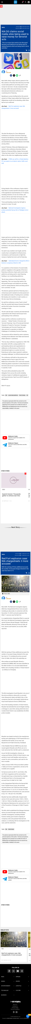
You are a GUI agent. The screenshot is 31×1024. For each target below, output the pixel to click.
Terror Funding (22, 395)
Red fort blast (11, 829)
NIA (6, 395)
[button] (2, 2)
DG (27, 395)
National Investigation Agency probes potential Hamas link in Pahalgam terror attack (15, 210)
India (3, 27)
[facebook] (11, 75)
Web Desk (8, 72)
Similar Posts (5, 930)
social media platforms (13, 395)
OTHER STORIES (5, 471)
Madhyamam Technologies (13, 1018)
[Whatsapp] (17, 75)
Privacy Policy (15, 1007)
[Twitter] (14, 75)
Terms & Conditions (15, 1009)
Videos (3, 489)
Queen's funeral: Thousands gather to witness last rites (11, 495)
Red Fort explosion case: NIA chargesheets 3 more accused (15, 561)
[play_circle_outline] (13, 480)
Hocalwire (26, 1018)
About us (15, 1004)
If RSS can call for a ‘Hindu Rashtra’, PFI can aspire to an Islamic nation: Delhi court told (15, 161)
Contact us (15, 1006)
